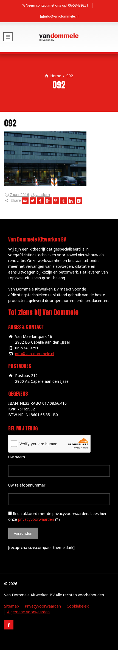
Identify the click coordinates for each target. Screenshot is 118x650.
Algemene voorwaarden (28, 611)
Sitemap (11, 606)
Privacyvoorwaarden (43, 606)
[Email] (25, 200)
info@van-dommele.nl (61, 16)
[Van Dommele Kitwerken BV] (59, 37)
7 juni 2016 (19, 194)
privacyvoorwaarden (36, 519)
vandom (42, 194)
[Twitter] (33, 200)
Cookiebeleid (78, 606)
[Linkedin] (71, 200)
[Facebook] (40, 200)
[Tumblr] (63, 200)
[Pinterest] (56, 200)
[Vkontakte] (79, 200)
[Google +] (48, 200)
